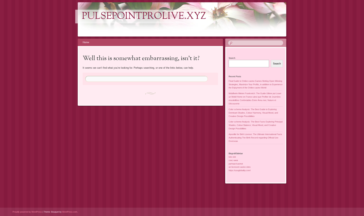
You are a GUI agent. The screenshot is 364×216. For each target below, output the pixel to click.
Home (86, 42)
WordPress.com (69, 212)
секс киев (233, 160)
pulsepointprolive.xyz (144, 16)
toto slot (232, 157)
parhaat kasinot (236, 164)
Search (232, 58)
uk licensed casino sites (240, 167)
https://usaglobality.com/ (240, 170)
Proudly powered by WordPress (27, 212)
